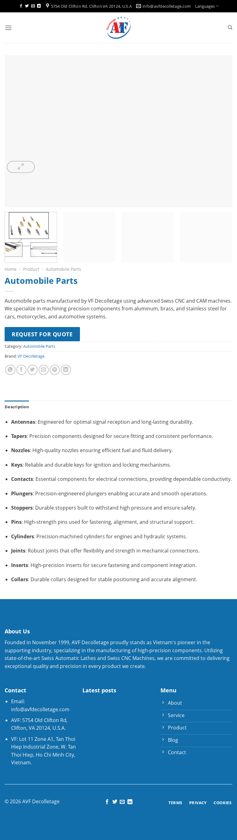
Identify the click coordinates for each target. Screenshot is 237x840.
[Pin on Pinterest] (55, 370)
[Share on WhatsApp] (10, 370)
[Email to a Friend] (44, 370)
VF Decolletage (31, 356)
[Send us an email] (33, 6)
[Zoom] (21, 167)
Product (31, 269)
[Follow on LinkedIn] (39, 6)
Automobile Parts (63, 269)
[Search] (230, 27)
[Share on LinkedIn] (66, 370)
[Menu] (8, 27)
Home (11, 269)
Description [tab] (17, 407)
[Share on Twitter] (32, 370)
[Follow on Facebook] (21, 6)
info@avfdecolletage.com (40, 709)
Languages (205, 6)
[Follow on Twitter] (27, 6)
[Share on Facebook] (21, 370)
